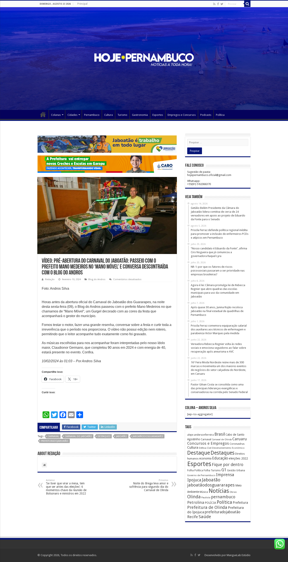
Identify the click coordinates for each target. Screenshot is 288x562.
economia (205, 458)
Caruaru (239, 439)
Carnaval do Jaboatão (78, 436)
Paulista (205, 497)
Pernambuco (92, 114)
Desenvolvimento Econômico (228, 447)
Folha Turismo (212, 470)
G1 (223, 469)
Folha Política (195, 470)
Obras (233, 491)
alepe (190, 434)
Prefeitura (240, 503)
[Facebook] (218, 4)
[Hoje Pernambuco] (144, 59)
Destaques (104, 436)
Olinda (194, 496)
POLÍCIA (210, 502)
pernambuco (223, 496)
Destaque (198, 453)
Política (220, 114)
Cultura (108, 114)
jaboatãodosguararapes (148, 436)
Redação (50, 279)
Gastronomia (140, 114)
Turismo (122, 114)
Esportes (157, 114)
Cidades (72, 114)
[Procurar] (247, 4)
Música (204, 491)
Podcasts (205, 114)
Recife (192, 517)
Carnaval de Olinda (222, 439)
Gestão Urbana (236, 470)
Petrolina (195, 502)
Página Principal (43, 114)
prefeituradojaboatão (54, 441)
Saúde (205, 516)
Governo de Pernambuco (201, 475)
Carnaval (53, 436)
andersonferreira (204, 434)
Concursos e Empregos (208, 443)
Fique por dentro (227, 464)
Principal (82, 3)
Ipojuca (194, 480)
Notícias (219, 491)
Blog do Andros (96, 279)
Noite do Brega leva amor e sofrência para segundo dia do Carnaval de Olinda (148, 485)
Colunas (56, 114)
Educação (220, 458)
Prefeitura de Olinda (207, 507)
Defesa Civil (205, 447)
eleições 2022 (238, 458)
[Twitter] (222, 4)
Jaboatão (121, 436)
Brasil (219, 434)
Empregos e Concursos (182, 114)
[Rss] (214, 4)
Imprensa (225, 474)
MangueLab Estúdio (238, 555)
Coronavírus (237, 443)
